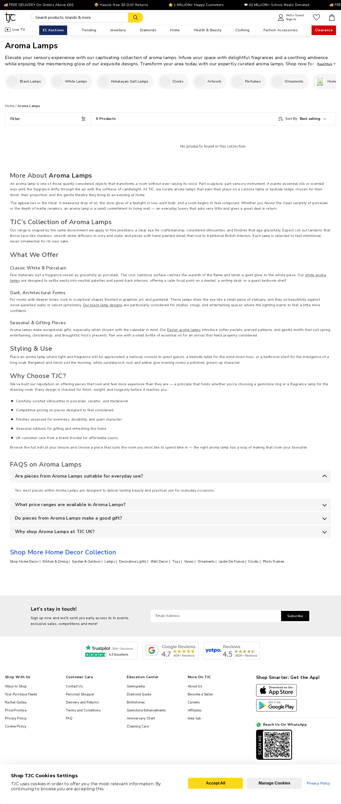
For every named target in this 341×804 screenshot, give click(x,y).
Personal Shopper (80, 694)
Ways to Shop (16, 686)
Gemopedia (136, 686)
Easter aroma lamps (184, 329)
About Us (195, 686)
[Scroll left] (8, 81)
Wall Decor (159, 561)
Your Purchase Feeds (21, 694)
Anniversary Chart (141, 718)
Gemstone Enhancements (146, 710)
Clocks (253, 561)
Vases (189, 561)
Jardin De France (231, 561)
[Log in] (316, 18)
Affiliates (195, 710)
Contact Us (74, 686)
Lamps (110, 561)
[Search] (135, 18)
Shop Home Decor (24, 561)
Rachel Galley (16, 702)
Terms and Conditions (83, 710)
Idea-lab (194, 718)
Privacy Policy (16, 718)
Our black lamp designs (103, 305)
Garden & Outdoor (86, 561)
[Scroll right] (332, 81)
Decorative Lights (133, 561)
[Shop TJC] (10, 18)
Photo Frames (274, 561)
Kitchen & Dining (55, 561)
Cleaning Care (138, 726)
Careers (194, 702)
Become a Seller (200, 694)
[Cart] (332, 17)
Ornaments (206, 561)
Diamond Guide (139, 694)
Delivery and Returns (82, 702)
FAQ (69, 718)
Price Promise (15, 710)
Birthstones (136, 702)
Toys (176, 561)
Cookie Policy (15, 726)
